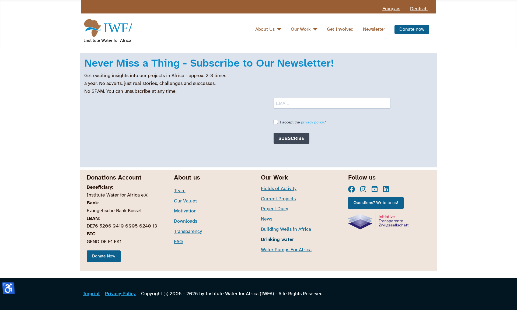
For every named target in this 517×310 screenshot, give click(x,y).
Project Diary (274, 209)
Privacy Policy (120, 294)
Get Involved (340, 29)
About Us (265, 29)
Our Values (185, 201)
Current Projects (278, 199)
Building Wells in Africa (286, 229)
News (266, 219)
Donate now (411, 29)
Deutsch (419, 9)
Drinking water (277, 239)
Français (391, 9)
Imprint (91, 294)
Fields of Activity (278, 188)
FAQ (178, 241)
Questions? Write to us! (376, 203)
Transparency (188, 231)
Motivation (185, 211)
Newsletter (374, 29)
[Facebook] (351, 189)
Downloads (185, 221)
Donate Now (103, 256)
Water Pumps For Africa (286, 250)
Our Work (301, 29)
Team (180, 191)
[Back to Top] (507, 299)
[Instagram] (363, 189)
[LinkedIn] (386, 189)
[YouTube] (375, 189)
